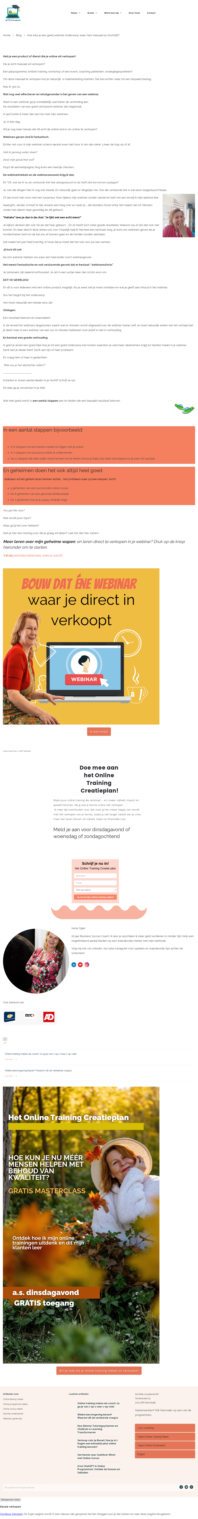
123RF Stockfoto (24, 751)
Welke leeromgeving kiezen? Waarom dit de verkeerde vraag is (99, 1073)
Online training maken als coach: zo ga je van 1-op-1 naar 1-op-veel (99, 1057)
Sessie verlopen (10, 1506)
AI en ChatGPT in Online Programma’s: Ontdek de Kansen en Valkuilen (98, 1469)
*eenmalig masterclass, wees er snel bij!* (33, 555)
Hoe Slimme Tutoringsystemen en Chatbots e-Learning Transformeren (97, 1429)
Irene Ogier (78, 928)
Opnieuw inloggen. (11, 1514)
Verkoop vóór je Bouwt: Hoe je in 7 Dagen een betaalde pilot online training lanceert (97, 1443)
